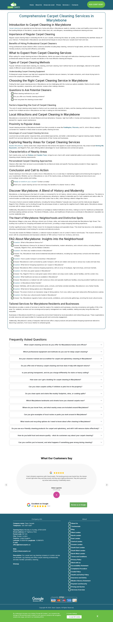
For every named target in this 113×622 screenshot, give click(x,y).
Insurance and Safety (79, 578)
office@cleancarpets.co (21, 545)
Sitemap (16, 564)
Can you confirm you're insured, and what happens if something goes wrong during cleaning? (55, 442)
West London (76, 532)
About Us (38, 5)
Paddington (67, 127)
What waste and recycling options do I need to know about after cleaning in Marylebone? (55, 421)
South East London (78, 547)
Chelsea (30, 155)
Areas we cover (49, 5)
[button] (6, 485)
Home (32, 5)
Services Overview (78, 590)
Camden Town (42, 155)
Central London (76, 541)
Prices (58, 5)
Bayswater (13, 148)
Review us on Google (78, 505)
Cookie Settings (72, 613)
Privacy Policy (76, 559)
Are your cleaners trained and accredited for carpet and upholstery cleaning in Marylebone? (55, 359)
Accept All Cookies (74, 617)
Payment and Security (79, 584)
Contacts (75, 5)
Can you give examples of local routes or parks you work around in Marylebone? (55, 414)
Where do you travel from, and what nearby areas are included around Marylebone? (55, 407)
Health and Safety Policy (80, 575)
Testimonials (75, 526)
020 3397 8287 (96, 4)
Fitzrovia (75, 127)
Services (66, 5)
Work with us (76, 563)
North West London (78, 553)
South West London (78, 550)
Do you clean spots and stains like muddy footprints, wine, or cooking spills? (55, 393)
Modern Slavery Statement (81, 581)
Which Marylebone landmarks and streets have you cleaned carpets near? (55, 400)
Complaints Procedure (79, 569)
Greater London (76, 544)
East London (75, 538)
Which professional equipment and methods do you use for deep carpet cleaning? (55, 352)
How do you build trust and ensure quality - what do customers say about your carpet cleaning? (55, 435)
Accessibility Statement (79, 566)
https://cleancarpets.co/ (22, 551)
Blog (72, 529)
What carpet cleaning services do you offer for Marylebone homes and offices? (55, 345)
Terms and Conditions (79, 556)
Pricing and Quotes (78, 587)
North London (76, 535)
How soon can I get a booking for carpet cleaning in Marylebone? (55, 380)
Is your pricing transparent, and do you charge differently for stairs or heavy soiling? (55, 373)
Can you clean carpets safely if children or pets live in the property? (55, 387)
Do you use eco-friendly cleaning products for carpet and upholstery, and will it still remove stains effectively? (55, 428)
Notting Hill (99, 146)
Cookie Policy (76, 572)
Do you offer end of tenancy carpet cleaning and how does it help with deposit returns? (55, 366)
